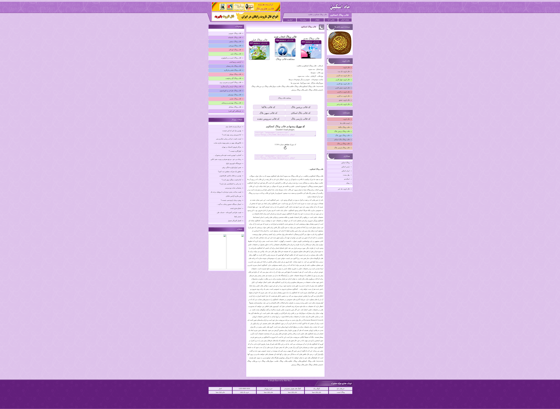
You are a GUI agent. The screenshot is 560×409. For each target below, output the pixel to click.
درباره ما (303, 20)
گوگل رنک (316, 388)
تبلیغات (317, 20)
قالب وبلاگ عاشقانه (234, 37)
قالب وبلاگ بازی (236, 54)
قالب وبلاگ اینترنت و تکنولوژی (231, 58)
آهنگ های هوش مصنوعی (292, 388)
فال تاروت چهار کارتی (343, 79)
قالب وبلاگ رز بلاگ (343, 143)
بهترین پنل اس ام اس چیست (231, 130)
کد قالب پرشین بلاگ (300, 107)
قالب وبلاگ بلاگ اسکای (342, 139)
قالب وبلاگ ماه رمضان (233, 66)
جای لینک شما (220, 392)
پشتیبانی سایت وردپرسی (233, 188)
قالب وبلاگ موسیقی (234, 95)
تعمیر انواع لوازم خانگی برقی (231, 167)
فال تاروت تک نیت (344, 71)
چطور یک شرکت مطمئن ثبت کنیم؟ (229, 171)
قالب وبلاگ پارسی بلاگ (342, 148)
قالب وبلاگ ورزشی (235, 45)
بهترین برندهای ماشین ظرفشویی (230, 175)
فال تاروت (346, 67)
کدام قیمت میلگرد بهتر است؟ (231, 180)
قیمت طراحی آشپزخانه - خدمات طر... (228, 212)
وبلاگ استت (341, 392)
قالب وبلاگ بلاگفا (344, 127)
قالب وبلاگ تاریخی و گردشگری (231, 86)
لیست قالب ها (345, 123)
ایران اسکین (346, 171)
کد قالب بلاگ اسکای (300, 113)
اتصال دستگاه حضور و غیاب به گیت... (229, 204)
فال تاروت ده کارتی (343, 96)
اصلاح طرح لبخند (235, 208)
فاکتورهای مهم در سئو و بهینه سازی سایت (227, 143)
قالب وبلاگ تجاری (235, 99)
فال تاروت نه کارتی (343, 92)
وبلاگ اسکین (345, 162)
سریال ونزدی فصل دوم (233, 126)
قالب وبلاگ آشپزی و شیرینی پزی (230, 82)
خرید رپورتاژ (268, 388)
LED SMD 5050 (244, 388)
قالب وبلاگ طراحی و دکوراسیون (230, 90)
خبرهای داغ (340, 388)
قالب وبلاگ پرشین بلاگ (342, 131)
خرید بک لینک (244, 392)
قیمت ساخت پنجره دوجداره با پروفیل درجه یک (226, 192)
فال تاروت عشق (344, 100)
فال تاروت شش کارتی (342, 88)
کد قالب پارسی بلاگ (300, 119)
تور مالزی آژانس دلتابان (233, 196)
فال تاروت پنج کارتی (343, 84)
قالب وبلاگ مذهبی (235, 41)
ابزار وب (289, 20)
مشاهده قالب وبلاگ (285, 59)
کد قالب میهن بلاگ (268, 113)
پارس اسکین (345, 167)
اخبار (220, 388)
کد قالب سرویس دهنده (268, 119)
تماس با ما (331, 20)
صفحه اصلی (345, 20)
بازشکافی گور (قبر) (235, 111)
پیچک (348, 183)
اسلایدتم (347, 179)
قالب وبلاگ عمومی (235, 33)
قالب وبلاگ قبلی (259, 40)
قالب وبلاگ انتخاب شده (285, 36)
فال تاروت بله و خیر (343, 104)
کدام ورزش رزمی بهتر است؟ (231, 135)
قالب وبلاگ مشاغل (235, 107)
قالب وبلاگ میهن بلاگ (342, 135)
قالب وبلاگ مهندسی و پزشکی (231, 103)
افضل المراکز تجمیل (234, 220)
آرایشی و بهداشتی (235, 62)
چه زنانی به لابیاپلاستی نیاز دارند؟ (230, 184)
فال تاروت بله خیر (344, 189)
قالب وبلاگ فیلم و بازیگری (232, 70)
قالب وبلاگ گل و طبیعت (233, 78)
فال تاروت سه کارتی (343, 75)
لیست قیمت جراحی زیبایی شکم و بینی (228, 139)
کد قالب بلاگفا (268, 107)
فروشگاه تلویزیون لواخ (233, 163)
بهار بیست (346, 175)
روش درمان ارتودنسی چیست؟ (231, 200)
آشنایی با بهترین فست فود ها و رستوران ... (227, 155)
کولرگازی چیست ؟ (235, 151)
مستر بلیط (237, 216)
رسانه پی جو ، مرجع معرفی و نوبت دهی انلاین (226, 159)
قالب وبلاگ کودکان (235, 50)
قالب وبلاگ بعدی (311, 38)
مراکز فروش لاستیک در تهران (231, 147)
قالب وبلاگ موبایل (235, 74)
